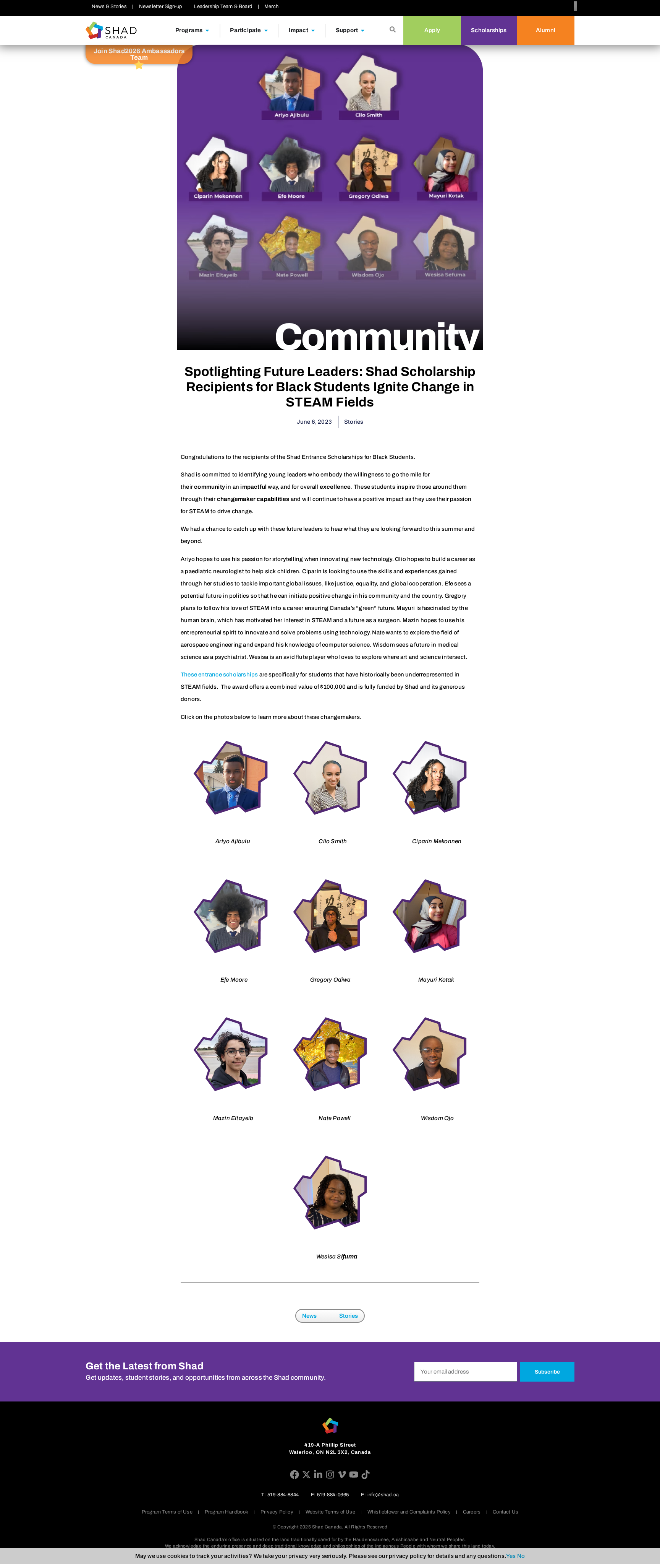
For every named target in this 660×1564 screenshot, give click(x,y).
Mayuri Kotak (436, 980)
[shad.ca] (330, 1426)
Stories (348, 1316)
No (521, 1556)
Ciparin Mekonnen (436, 841)
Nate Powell (335, 1118)
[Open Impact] (313, 30)
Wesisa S (328, 1256)
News (309, 1316)
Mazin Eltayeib (233, 1118)
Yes (511, 1556)
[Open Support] (363, 30)
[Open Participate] (266, 30)
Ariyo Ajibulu (232, 841)
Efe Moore (233, 980)
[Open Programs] (207, 30)
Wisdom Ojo (437, 1118)
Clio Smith (333, 841)
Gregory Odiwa (330, 980)
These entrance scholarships (219, 674)
